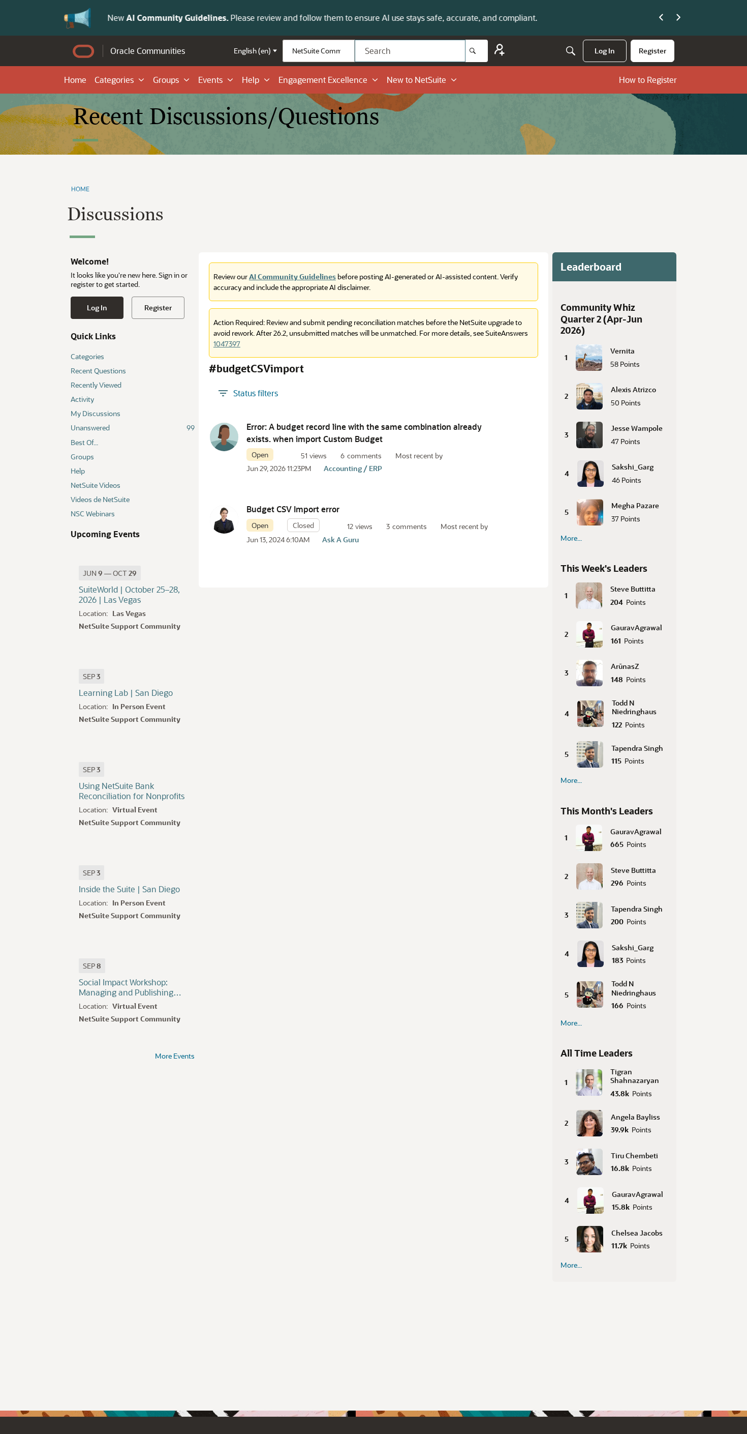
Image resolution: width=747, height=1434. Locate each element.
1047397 (226, 343)
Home (75, 79)
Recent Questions (98, 370)
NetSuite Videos (95, 485)
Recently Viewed (96, 385)
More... (571, 538)
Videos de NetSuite (100, 499)
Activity (82, 399)
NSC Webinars (93, 513)
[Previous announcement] (661, 18)
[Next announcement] (678, 18)
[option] (110, 573)
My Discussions (95, 413)
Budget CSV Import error (292, 509)
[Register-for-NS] (499, 51)
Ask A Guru (340, 539)
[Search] (476, 51)
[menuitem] (605, 51)
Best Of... (84, 442)
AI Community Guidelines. (174, 17)
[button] (224, 437)
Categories (114, 79)
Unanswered (133, 427)
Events (210, 79)
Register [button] (158, 307)
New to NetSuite (416, 79)
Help (250, 79)
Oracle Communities (147, 50)
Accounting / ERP (353, 468)
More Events (175, 1056)
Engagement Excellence (322, 79)
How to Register (648, 79)
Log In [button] (97, 307)
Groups (166, 79)
